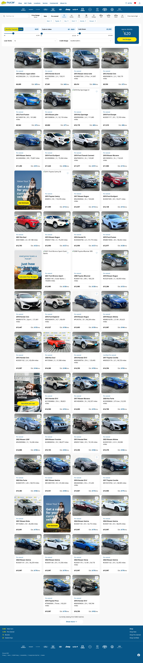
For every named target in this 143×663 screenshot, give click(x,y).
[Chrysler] (31, 9)
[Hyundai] (60, 9)
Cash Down (82, 29)
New (45, 16)
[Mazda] (82, 9)
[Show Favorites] (135, 3)
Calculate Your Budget (28, 277)
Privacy (4, 655)
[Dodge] (38, 9)
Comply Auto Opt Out (33, 655)
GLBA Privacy (15, 655)
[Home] (8, 3)
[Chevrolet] (23, 9)
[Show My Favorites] (38, 50)
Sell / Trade (28, 3)
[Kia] (75, 9)
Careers (43, 655)
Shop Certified (134, 638)
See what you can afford (28, 404)
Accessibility (24, 655)
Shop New (133, 632)
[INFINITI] (119, 9)
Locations (37, 3)
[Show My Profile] (139, 3)
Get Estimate (24, 203)
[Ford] (46, 9)
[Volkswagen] (112, 9)
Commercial (54, 3)
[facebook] (139, 655)
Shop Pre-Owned (135, 635)
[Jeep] (68, 9)
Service (45, 3)
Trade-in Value (46, 29)
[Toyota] (105, 9)
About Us (63, 3)
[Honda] (53, 9)
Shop (20, 3)
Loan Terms (8, 41)
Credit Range (63, 41)
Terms (9, 655)
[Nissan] (90, 9)
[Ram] (97, 9)
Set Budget (127, 39)
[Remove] (51, 21)
